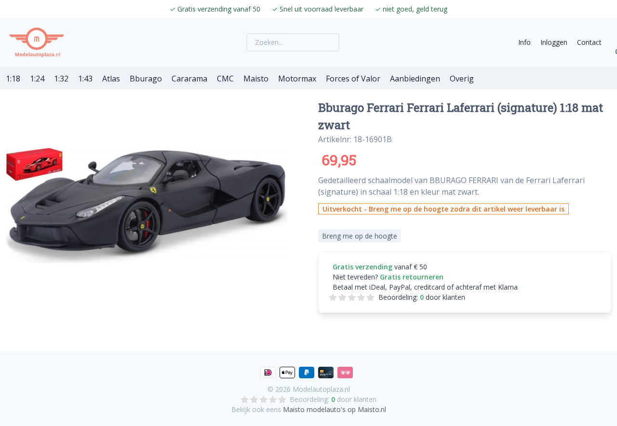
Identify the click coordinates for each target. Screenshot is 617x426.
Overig (462, 78)
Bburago (146, 78)
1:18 (13, 78)
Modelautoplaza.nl (321, 389)
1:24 (37, 78)
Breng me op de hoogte (359, 235)
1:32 (61, 78)
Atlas (111, 78)
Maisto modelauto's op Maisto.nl (334, 409)
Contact (589, 42)
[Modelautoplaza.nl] (36, 42)
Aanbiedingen (415, 78)
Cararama (189, 78)
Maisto (255, 78)
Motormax (297, 78)
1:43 (85, 78)
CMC (225, 78)
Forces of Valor (353, 78)
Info (524, 42)
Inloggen (553, 42)
